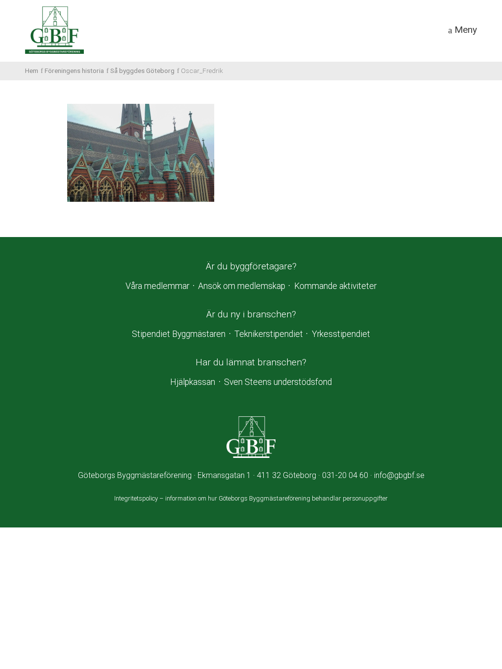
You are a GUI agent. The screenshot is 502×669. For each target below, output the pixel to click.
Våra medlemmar (157, 286)
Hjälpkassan (192, 382)
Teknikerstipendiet (268, 334)
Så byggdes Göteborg (142, 70)
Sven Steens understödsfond (278, 382)
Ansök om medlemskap (241, 286)
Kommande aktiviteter (335, 286)
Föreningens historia (74, 70)
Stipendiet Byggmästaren (179, 334)
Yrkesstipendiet (341, 334)
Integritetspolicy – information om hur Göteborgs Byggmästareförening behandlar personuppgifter (251, 498)
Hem (31, 70)
